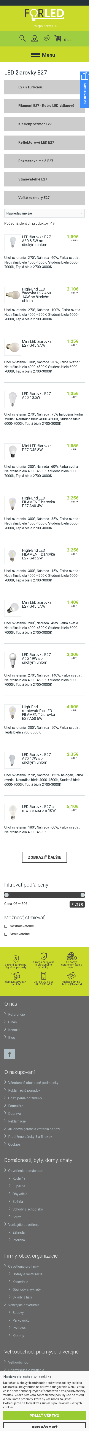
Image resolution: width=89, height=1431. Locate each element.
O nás (12, 1022)
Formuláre (15, 1106)
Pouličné (19, 1328)
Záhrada (19, 1232)
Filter (77, 904)
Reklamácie (17, 1121)
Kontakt (14, 1030)
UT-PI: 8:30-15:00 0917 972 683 (44, 983)
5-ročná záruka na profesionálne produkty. (43, 965)
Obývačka (20, 1194)
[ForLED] (44, 15)
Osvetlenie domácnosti (25, 1171)
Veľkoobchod (18, 1362)
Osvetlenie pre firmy (23, 1266)
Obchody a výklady (27, 1290)
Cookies (14, 1144)
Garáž (17, 1217)
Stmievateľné (20, 934)
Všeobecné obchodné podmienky (33, 1083)
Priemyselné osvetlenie (26, 1370)
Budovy (18, 1313)
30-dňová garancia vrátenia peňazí (71, 965)
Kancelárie (20, 1282)
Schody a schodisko (28, 1209)
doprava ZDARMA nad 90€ (15, 983)
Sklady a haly (22, 1297)
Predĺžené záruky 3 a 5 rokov (30, 1137)
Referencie (16, 1014)
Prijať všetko (44, 1415)
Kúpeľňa (19, 1186)
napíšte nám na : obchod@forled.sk (72, 983)
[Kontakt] (46, 38)
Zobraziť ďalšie (44, 857)
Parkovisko (21, 1320)
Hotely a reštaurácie (28, 1274)
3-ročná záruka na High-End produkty (15, 966)
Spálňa (18, 1202)
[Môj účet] (34, 38)
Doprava (14, 1114)
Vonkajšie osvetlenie (24, 1225)
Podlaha (19, 1240)
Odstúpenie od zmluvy (25, 1098)
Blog (11, 1038)
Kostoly (18, 1336)
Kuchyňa (19, 1178)
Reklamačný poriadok (24, 1090)
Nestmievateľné (22, 926)
